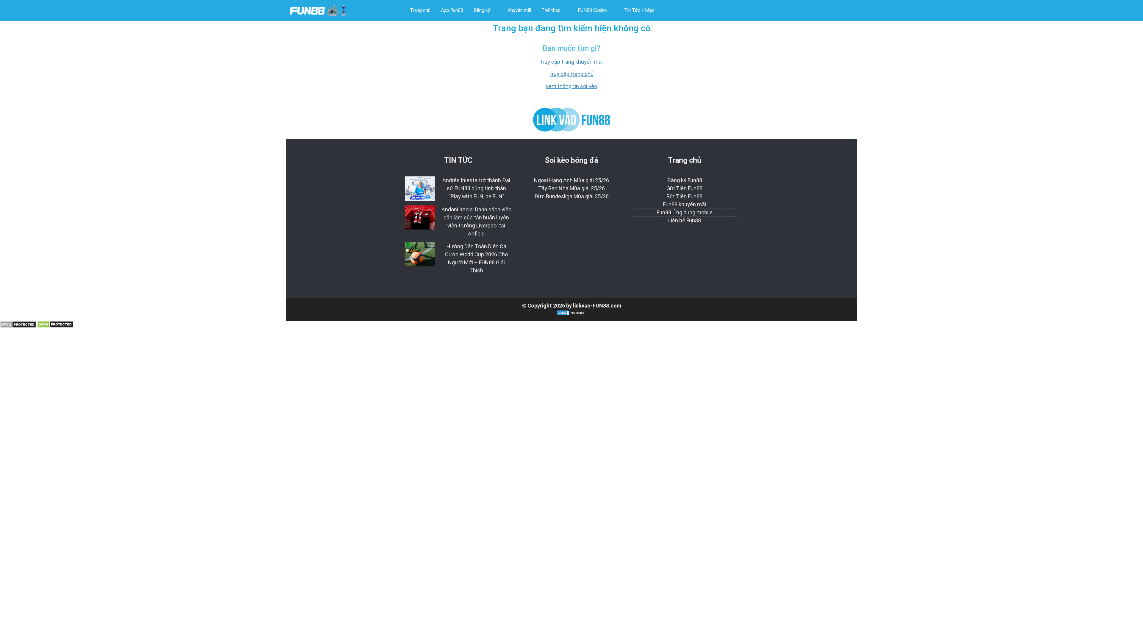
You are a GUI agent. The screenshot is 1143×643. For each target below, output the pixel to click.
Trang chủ (684, 160)
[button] (485, 10)
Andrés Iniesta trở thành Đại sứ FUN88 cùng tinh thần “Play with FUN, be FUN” (476, 188)
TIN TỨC (458, 160)
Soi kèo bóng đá (571, 160)
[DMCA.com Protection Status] (18, 326)
